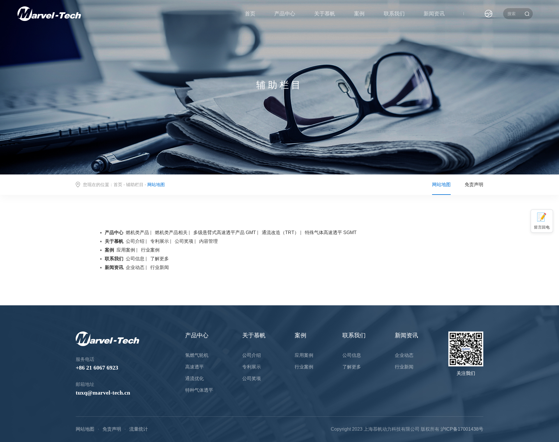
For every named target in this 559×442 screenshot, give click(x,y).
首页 (250, 14)
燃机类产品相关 (171, 232)
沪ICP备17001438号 (462, 429)
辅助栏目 (135, 184)
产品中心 (284, 14)
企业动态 (135, 267)
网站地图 (441, 184)
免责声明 (474, 184)
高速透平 (194, 366)
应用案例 (125, 249)
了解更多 (159, 258)
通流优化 (194, 378)
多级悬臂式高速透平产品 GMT (224, 232)
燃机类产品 (137, 232)
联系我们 (394, 14)
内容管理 (208, 241)
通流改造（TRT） (280, 232)
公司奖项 (184, 241)
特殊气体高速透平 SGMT (331, 232)
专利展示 (159, 241)
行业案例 (150, 249)
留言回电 (542, 227)
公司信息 (135, 258)
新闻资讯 (434, 14)
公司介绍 (135, 241)
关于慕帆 (324, 14)
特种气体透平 (199, 390)
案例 (359, 14)
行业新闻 (159, 267)
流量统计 (138, 429)
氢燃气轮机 (196, 355)
